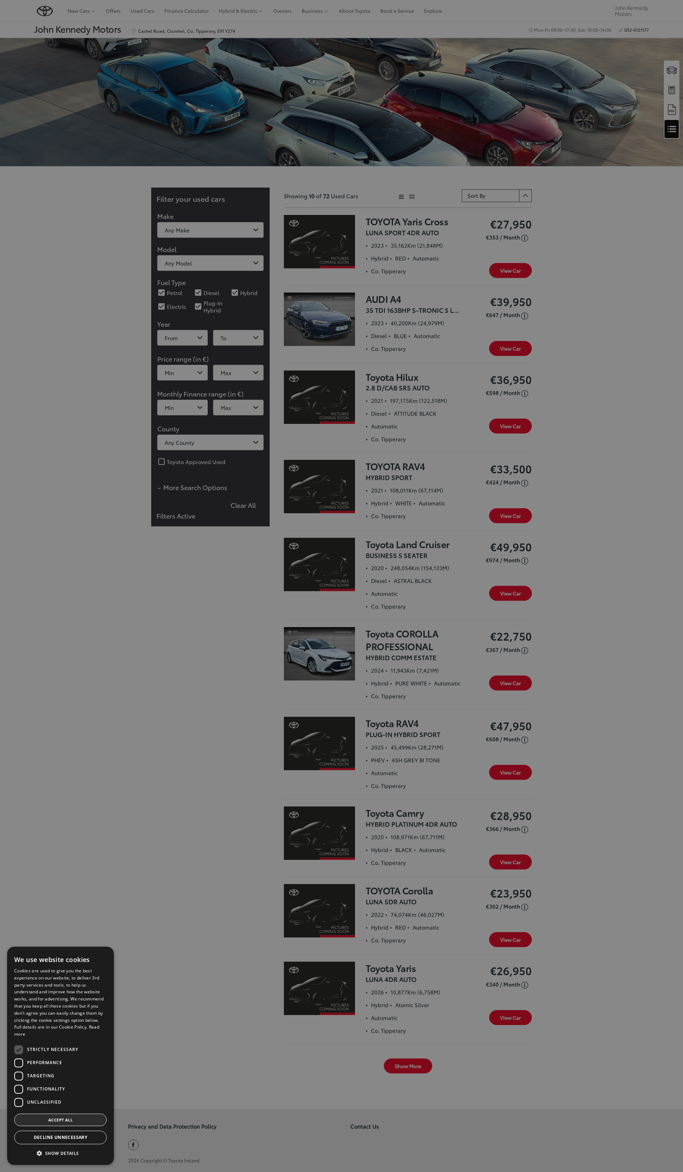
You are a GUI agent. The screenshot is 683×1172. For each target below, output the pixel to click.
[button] (60, 1153)
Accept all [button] (60, 1120)
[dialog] (60, 1056)
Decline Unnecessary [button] (61, 1137)
